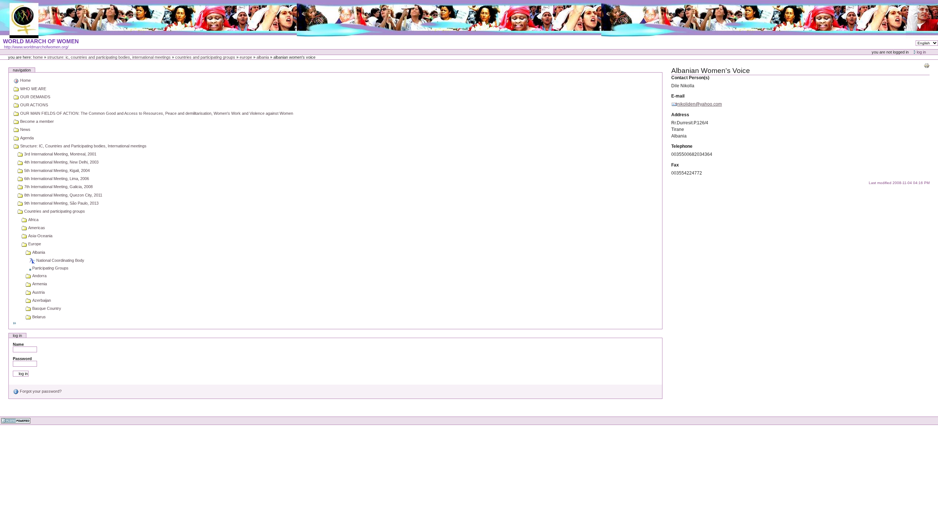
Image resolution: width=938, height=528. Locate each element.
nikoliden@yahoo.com (699, 104)
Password (22, 358)
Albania (262, 57)
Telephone (682, 146)
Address (680, 114)
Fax (675, 165)
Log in (921, 52)
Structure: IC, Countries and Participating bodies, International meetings (109, 57)
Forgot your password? (40, 391)
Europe (246, 57)
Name (18, 344)
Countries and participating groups (205, 57)
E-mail (677, 96)
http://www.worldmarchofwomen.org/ (36, 47)
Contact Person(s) (690, 77)
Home (38, 57)
